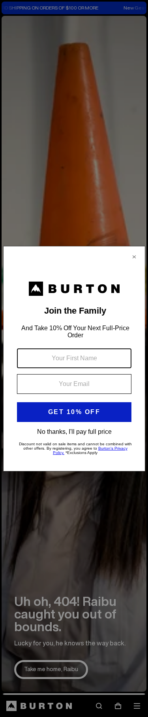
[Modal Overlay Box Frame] (74, 358)
